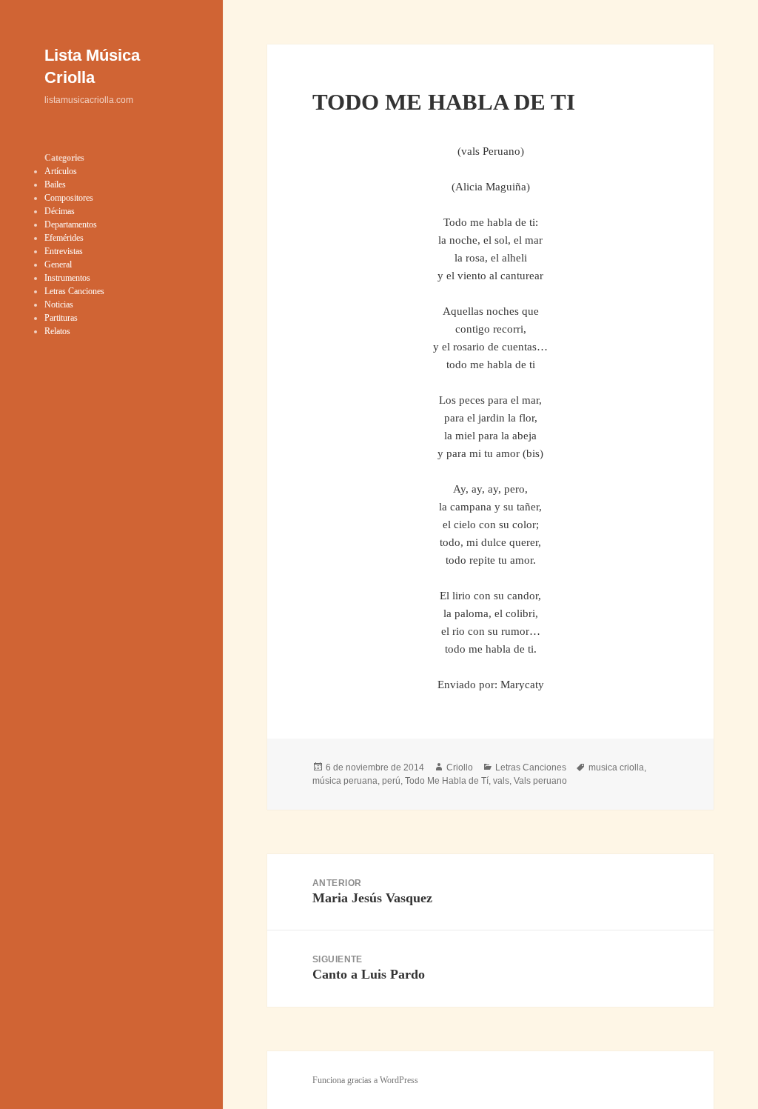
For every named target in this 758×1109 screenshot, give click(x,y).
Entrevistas (63, 251)
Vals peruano (540, 781)
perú (391, 781)
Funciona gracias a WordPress (365, 1080)
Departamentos (70, 224)
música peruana (345, 781)
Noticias (58, 304)
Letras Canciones (74, 291)
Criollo (459, 767)
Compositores (68, 198)
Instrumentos (67, 278)
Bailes (55, 184)
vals (501, 781)
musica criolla (616, 767)
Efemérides (64, 238)
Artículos (60, 171)
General (58, 264)
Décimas (59, 211)
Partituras (61, 318)
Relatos (57, 331)
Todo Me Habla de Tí (447, 781)
